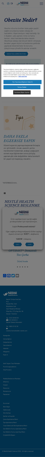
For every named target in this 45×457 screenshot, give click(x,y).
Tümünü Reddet (21, 87)
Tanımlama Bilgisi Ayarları (22, 92)
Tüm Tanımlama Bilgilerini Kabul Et (22, 82)
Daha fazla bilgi (22, 76)
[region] (22, 80)
